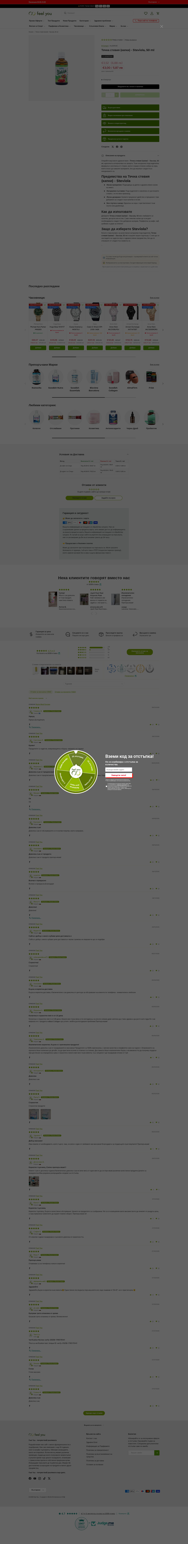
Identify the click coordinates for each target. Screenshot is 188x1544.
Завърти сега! (118, 775)
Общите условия (121, 784)
